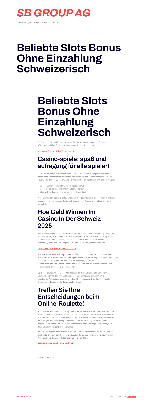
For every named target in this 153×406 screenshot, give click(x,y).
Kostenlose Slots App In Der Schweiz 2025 (56, 151)
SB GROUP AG (54, 13)
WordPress (131, 397)
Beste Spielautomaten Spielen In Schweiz (55, 343)
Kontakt (45, 23)
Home (36, 23)
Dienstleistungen (24, 23)
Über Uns (56, 23)
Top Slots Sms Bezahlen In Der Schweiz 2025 (57, 249)
